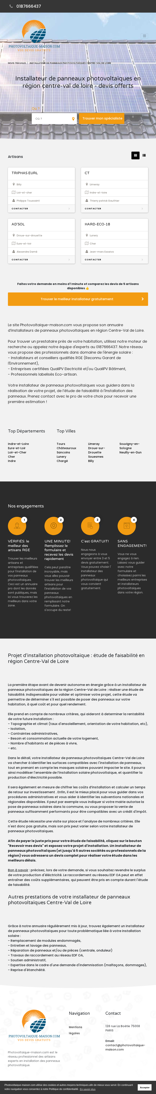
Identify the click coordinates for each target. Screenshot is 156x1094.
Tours (61, 444)
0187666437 (28, 6)
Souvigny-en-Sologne (129, 446)
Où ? (36, 108)
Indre (12, 461)
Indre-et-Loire (18, 444)
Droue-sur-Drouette (96, 450)
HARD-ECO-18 (97, 224)
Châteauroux (66, 448)
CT (87, 173)
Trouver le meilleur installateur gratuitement (77, 299)
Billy (91, 461)
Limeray (94, 444)
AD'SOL (18, 224)
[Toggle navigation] (144, 36)
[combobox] (54, 118)
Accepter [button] (145, 1087)
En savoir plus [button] (87, 1089)
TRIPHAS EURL (25, 173)
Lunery (61, 457)
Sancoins (63, 452)
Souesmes (95, 457)
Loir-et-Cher (17, 452)
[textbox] (54, 118)
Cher (11, 457)
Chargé (62, 461)
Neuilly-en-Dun (130, 452)
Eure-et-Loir (17, 448)
